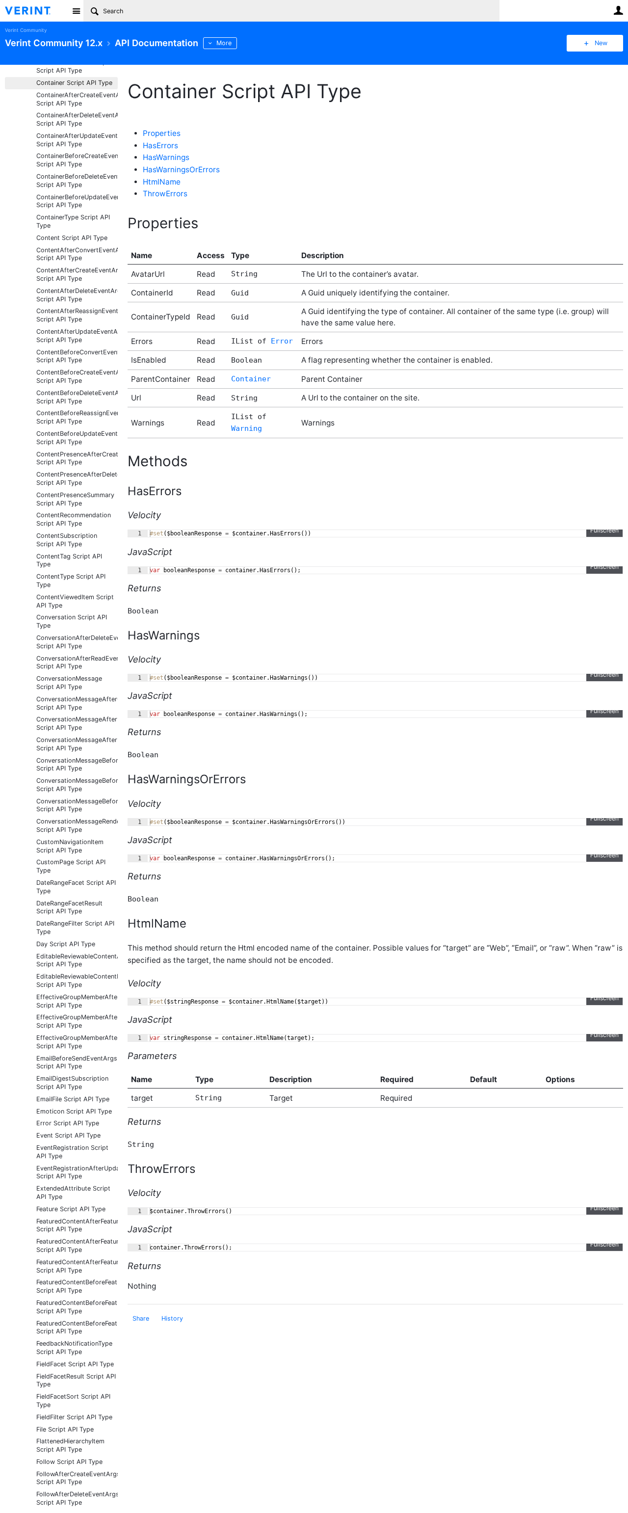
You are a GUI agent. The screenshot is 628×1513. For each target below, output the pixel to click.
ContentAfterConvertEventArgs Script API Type (77, 254)
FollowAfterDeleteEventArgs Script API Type (77, 1498)
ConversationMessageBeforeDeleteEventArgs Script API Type (77, 785)
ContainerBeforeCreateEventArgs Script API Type (77, 160)
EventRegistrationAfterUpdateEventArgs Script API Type (77, 1172)
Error (282, 341)
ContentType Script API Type (70, 580)
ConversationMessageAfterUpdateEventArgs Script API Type (77, 744)
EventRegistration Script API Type (72, 1152)
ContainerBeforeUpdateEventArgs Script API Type (77, 201)
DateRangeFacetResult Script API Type (69, 907)
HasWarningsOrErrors (181, 169)
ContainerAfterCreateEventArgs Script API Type (77, 99)
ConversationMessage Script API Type (69, 682)
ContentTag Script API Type (69, 560)
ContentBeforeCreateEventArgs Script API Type (77, 376)
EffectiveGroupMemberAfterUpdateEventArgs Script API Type (77, 1042)
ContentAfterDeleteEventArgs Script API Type (77, 295)
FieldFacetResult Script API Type (76, 1380)
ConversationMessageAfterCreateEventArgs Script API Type (77, 703)
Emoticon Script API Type (74, 1111)
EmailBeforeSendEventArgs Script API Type (76, 1062)
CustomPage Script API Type (70, 866)
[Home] (35, 11)
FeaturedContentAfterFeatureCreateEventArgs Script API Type (77, 1225)
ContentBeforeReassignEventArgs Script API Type (77, 417)
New (601, 43)
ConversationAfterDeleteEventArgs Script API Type (77, 642)
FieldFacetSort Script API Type (73, 1400)
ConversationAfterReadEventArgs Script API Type (77, 662)
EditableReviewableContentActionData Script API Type (77, 960)
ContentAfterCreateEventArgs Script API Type (77, 274)
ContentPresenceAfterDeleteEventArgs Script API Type (77, 478)
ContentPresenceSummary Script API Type (75, 499)
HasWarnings (166, 157)
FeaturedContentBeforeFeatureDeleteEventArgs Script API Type (77, 1307)
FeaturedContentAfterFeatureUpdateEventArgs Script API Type (77, 1266)
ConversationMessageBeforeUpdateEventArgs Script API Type (77, 805)
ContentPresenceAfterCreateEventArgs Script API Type (77, 458)
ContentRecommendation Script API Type (73, 519)
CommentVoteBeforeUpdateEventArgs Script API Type (77, 66)
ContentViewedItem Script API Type (75, 601)
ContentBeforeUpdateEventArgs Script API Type (77, 438)
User (618, 10)
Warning (246, 428)
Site (76, 10)
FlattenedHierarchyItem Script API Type (70, 1445)
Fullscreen (604, 530)
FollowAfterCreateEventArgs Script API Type (77, 1478)
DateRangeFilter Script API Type (75, 927)
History (172, 1318)
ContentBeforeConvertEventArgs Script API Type (77, 356)
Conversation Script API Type (71, 621)
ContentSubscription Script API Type (66, 540)
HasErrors (160, 145)
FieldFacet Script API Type (75, 1364)
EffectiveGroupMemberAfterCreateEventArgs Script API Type (77, 1001)
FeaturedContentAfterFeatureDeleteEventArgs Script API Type (77, 1245)
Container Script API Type (74, 82)
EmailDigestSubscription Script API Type (72, 1082)
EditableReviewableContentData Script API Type (77, 980)
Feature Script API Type (70, 1209)
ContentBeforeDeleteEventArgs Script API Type (77, 397)
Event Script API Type (68, 1135)
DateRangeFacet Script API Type (76, 887)
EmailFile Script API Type (72, 1099)
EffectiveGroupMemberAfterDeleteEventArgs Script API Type (77, 1021)
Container (251, 378)
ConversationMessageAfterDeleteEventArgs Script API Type (77, 723)
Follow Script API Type (69, 1461)
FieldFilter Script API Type (74, 1417)
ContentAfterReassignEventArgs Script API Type (77, 315)
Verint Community (26, 30)
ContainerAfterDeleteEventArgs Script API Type (77, 119)
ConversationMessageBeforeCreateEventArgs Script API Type (77, 764)
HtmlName (162, 181)
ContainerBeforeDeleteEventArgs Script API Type (77, 180)
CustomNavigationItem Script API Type (70, 846)
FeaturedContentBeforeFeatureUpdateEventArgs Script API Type (77, 1327)
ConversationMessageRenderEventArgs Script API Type (77, 825)
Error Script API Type (67, 1123)
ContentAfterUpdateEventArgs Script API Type (77, 336)
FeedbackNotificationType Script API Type (74, 1347)
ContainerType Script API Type (73, 221)
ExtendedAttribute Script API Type (73, 1192)
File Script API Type (65, 1429)
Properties (162, 133)
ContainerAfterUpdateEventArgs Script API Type (77, 140)
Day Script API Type (65, 944)
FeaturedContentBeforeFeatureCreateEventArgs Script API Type (77, 1286)
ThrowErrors (165, 193)
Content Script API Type (71, 237)
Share (140, 1318)
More (224, 43)
